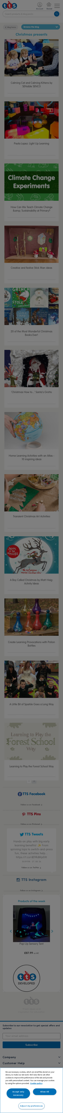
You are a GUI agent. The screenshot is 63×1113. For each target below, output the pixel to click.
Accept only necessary (18, 1093)
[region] (31, 1090)
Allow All (44, 1091)
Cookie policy (36, 1083)
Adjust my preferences (31, 1106)
